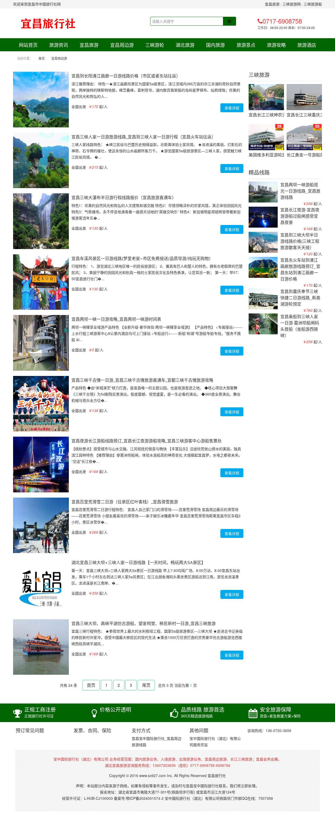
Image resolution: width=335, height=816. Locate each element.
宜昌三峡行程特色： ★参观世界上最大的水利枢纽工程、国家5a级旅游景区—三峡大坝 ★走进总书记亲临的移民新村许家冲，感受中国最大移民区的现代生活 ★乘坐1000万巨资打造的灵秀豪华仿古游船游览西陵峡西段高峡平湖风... (157, 637)
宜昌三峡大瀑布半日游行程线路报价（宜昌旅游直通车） (123, 197)
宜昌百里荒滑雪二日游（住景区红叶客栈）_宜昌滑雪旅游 (124, 501)
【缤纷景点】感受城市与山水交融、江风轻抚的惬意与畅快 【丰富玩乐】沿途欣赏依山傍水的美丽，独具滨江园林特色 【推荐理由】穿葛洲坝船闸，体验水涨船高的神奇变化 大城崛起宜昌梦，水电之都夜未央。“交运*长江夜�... (156, 455)
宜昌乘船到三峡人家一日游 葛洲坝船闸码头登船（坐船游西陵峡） (299, 325)
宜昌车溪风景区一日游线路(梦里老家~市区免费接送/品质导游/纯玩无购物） (142, 258)
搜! (229, 21)
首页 (41, 58)
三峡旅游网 (291, 4)
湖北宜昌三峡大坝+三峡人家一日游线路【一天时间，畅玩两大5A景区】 (138, 562)
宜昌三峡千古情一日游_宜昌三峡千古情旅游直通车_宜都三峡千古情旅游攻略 (142, 380)
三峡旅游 (259, 75)
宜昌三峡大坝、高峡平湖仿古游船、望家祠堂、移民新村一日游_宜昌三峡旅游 (143, 623)
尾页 (146, 685)
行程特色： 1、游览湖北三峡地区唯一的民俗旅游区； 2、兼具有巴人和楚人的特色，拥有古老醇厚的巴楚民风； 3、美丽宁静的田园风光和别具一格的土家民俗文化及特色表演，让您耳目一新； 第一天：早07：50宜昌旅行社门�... (157, 272)
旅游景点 (246, 44)
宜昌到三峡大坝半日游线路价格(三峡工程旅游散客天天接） (299, 241)
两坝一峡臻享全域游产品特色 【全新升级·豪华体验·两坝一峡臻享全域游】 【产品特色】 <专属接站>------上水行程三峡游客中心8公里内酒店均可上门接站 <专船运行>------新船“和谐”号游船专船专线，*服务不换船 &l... (157, 333)
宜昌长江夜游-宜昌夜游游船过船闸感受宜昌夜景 (299, 216)
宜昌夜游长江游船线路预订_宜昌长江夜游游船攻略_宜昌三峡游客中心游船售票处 (146, 440)
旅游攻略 (276, 44)
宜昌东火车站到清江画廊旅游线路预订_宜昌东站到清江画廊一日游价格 (300, 269)
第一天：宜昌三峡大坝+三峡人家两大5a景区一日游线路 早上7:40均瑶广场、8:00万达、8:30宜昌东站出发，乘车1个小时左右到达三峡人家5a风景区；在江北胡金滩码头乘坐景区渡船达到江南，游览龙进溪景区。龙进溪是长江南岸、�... (155, 577)
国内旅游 (215, 44)
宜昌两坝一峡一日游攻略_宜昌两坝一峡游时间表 (116, 319)
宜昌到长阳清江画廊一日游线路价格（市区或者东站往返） (125, 75)
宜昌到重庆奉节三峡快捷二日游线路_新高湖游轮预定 (300, 297)
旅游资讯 (58, 44)
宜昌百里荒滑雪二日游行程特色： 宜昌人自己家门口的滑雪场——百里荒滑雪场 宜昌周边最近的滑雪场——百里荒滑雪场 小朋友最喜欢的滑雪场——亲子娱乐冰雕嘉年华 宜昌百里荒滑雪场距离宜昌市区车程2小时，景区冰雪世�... (156, 516)
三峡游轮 (154, 44)
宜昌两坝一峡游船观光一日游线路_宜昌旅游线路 (300, 191)
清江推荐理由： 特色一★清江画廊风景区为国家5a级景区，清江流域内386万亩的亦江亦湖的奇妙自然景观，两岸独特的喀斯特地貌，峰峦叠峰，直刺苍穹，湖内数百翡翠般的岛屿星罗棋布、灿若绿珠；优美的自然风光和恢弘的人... (156, 90)
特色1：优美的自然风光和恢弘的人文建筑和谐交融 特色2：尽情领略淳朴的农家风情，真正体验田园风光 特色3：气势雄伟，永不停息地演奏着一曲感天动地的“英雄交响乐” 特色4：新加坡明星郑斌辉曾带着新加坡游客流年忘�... (156, 212)
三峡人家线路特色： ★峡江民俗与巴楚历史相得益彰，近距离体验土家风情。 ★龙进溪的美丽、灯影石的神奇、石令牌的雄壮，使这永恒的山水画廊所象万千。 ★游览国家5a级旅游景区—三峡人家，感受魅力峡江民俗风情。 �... (156, 151)
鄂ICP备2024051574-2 (145, 798)
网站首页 (28, 44)
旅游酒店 (306, 44)
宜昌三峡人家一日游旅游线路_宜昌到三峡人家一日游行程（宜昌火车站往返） (143, 136)
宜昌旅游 (272, 4)
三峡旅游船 (313, 4)
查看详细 (232, 107)
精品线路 (259, 173)
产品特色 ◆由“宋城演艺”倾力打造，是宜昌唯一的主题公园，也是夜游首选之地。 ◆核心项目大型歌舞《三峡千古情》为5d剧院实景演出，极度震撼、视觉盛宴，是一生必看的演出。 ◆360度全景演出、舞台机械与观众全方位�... (156, 394)
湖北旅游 (185, 44)
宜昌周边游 (122, 44)
